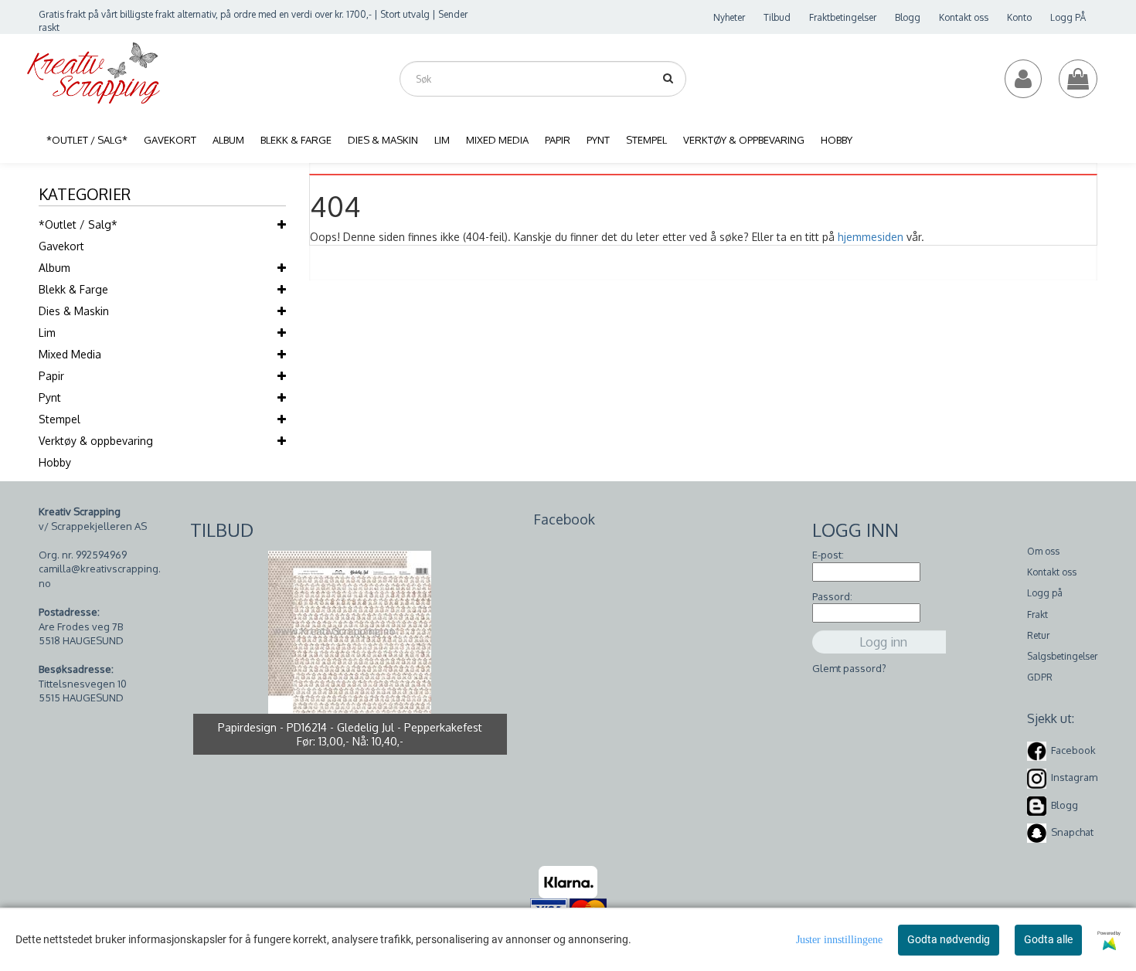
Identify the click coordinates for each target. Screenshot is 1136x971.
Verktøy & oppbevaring (96, 440)
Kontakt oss (963, 17)
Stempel (59, 419)
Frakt (1037, 614)
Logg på (1045, 593)
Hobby (55, 462)
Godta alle (1048, 939)
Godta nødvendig (948, 939)
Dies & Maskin (74, 310)
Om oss (1043, 551)
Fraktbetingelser (842, 17)
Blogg (907, 17)
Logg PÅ (1068, 17)
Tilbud (777, 17)
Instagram (1074, 777)
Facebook (1073, 750)
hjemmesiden (870, 236)
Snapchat (1072, 832)
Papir (51, 375)
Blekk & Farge (73, 289)
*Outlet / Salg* (78, 224)
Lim (47, 332)
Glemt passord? (849, 668)
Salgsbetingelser (1062, 656)
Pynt (50, 397)
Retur (1038, 635)
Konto (1019, 17)
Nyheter (729, 17)
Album (54, 267)
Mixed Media (70, 354)
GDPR (1040, 677)
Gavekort (61, 246)
